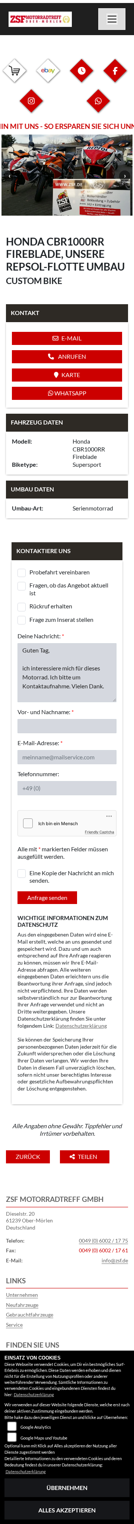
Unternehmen (22, 1295)
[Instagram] (31, 106)
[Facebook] (115, 76)
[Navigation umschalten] (112, 19)
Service (14, 1324)
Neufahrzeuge (22, 1305)
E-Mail (71, 338)
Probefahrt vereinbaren (59, 572)
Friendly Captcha (99, 832)
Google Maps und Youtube (43, 1437)
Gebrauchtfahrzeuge (29, 1314)
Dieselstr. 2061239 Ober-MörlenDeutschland (29, 1220)
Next (124, 176)
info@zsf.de (115, 1260)
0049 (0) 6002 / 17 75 (103, 1240)
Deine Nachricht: (40, 635)
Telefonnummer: (38, 773)
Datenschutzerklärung (81, 1025)
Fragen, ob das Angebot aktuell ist (68, 588)
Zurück (28, 1156)
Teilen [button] (88, 1156)
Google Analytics (35, 1427)
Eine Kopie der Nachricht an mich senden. (71, 876)
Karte (70, 374)
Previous (9, 176)
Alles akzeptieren (67, 1510)
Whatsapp (69, 393)
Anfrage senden (47, 897)
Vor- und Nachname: (45, 711)
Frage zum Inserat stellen (61, 619)
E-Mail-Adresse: (40, 742)
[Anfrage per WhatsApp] (98, 106)
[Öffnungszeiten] (81, 76)
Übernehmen (67, 1487)
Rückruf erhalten (50, 606)
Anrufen (71, 356)
